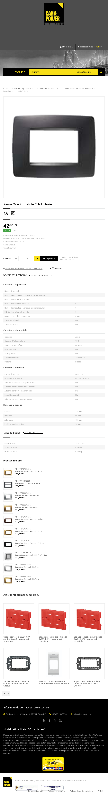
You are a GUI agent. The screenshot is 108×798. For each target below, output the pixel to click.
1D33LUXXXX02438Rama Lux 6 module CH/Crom (27, 494)
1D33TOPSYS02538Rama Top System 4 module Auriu (28, 530)
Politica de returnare (56, 791)
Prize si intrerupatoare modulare (47, 88)
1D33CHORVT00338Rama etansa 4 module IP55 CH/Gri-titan (31, 554)
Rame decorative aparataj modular (78, 88)
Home (5, 88)
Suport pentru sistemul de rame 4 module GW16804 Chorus (87, 683)
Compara (58, 268)
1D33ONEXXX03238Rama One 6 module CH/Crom (27, 566)
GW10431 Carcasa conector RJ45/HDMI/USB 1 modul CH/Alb (54, 682)
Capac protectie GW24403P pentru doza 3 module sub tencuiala (16, 639)
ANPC (100, 791)
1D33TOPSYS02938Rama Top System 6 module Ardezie (29, 542)
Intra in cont (66, 47)
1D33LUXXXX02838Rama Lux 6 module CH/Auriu (27, 506)
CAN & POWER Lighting (54, 14)
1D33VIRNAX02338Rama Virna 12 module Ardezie (27, 482)
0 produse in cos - (89, 47)
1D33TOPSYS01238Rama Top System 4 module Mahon (29, 518)
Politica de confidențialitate (81, 791)
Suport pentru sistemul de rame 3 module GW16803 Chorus (16, 683)
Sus (7, 693)
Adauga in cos (49, 258)
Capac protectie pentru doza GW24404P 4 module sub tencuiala (53, 639)
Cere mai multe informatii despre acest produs (23, 269)
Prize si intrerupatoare (21, 88)
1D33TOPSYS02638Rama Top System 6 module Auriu (28, 470)
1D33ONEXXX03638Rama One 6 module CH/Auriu (27, 578)
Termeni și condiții (35, 791)
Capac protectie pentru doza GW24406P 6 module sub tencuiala (88, 639)
